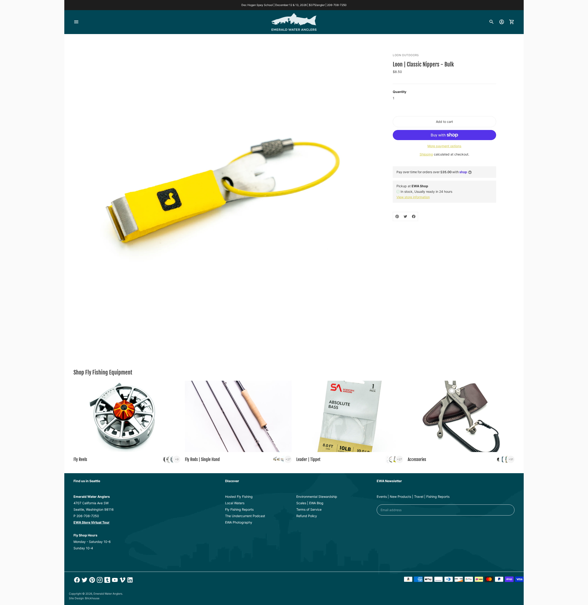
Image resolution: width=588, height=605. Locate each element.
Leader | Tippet (308, 459)
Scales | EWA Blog (309, 503)
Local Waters (234, 503)
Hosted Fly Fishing (239, 496)
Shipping (426, 154)
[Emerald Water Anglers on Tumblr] (107, 579)
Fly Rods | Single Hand (202, 459)
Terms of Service (309, 509)
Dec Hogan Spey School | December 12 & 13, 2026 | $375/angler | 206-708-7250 (294, 5)
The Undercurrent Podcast (245, 516)
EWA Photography (238, 522)
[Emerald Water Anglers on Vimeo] (122, 579)
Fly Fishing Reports (239, 509)
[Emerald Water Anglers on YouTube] (114, 579)
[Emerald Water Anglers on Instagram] (99, 579)
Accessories (417, 459)
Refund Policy (306, 516)
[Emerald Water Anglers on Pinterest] (91, 579)
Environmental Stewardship (316, 496)
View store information (413, 197)
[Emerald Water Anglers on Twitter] (84, 579)
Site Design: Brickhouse (84, 598)
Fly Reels (80, 459)
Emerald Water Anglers (107, 593)
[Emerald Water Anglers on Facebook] (76, 579)
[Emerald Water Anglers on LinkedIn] (129, 579)
